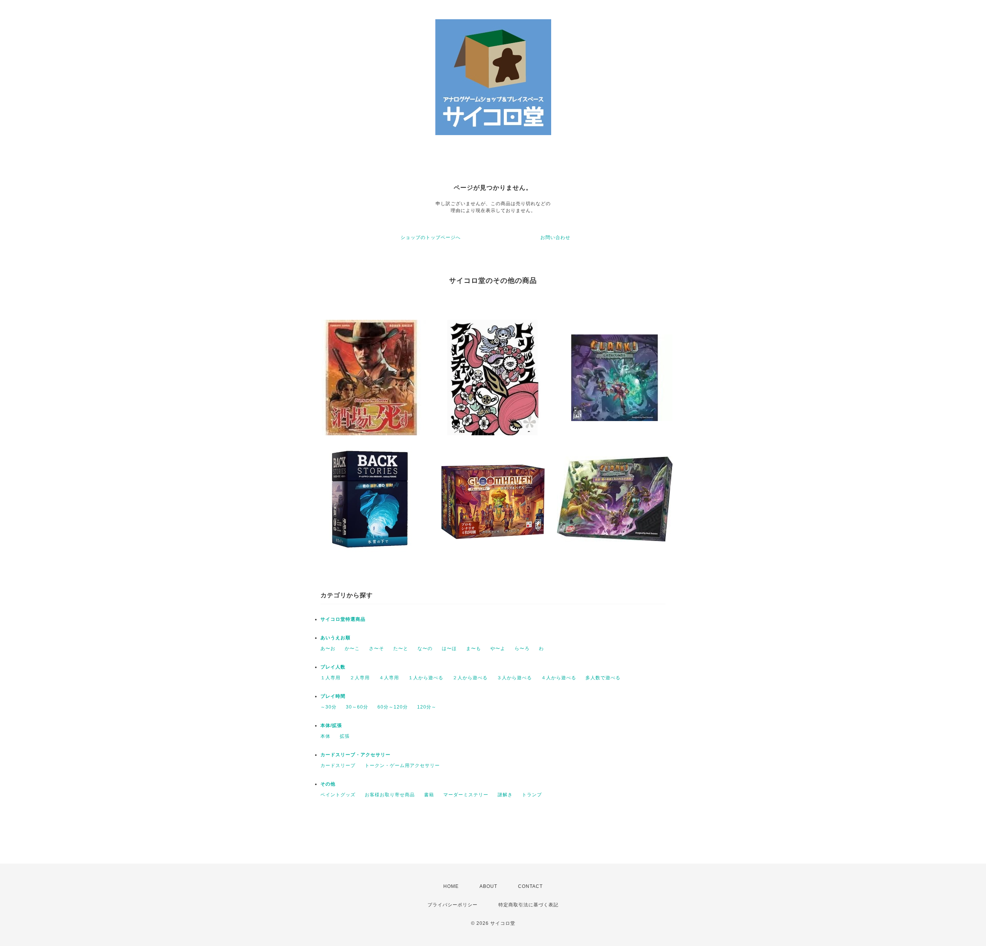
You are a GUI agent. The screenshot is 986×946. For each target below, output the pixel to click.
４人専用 (389, 677)
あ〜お (327, 648)
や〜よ (497, 648)
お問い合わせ (555, 237)
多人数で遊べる (602, 677)
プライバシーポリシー (453, 905)
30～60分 (357, 707)
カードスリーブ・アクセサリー (355, 754)
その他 (327, 784)
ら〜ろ (522, 648)
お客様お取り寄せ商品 (390, 794)
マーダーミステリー (465, 794)
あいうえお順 (335, 637)
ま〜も (473, 648)
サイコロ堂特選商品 (343, 619)
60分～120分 (392, 707)
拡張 (345, 736)
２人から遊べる (470, 677)
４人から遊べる (558, 677)
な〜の (425, 648)
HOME (451, 886)
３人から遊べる (514, 677)
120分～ (426, 707)
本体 (325, 736)
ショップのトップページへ (431, 237)
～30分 (328, 707)
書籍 (429, 794)
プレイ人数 (332, 667)
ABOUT (488, 886)
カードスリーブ (337, 765)
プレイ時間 (332, 696)
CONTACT (530, 886)
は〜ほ (449, 648)
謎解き (505, 794)
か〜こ (352, 648)
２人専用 (360, 677)
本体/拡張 (331, 725)
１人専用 (330, 677)
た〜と (400, 648)
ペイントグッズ (337, 794)
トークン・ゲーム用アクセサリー (402, 765)
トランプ (532, 794)
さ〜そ (376, 648)
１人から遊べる (425, 677)
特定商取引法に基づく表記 (528, 905)
